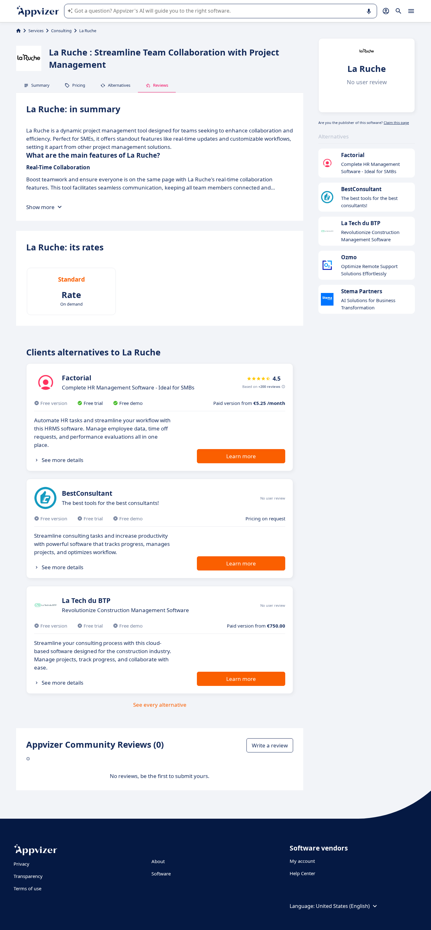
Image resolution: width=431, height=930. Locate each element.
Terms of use (27, 888)
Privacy (21, 864)
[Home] (18, 30)
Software (161, 873)
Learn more (241, 456)
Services (36, 30)
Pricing (78, 85)
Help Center (302, 873)
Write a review (270, 745)
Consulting (61, 30)
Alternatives (119, 85)
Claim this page (396, 122)
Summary (40, 85)
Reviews (160, 85)
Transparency (28, 876)
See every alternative (159, 704)
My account (302, 861)
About (158, 861)
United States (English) (343, 906)
